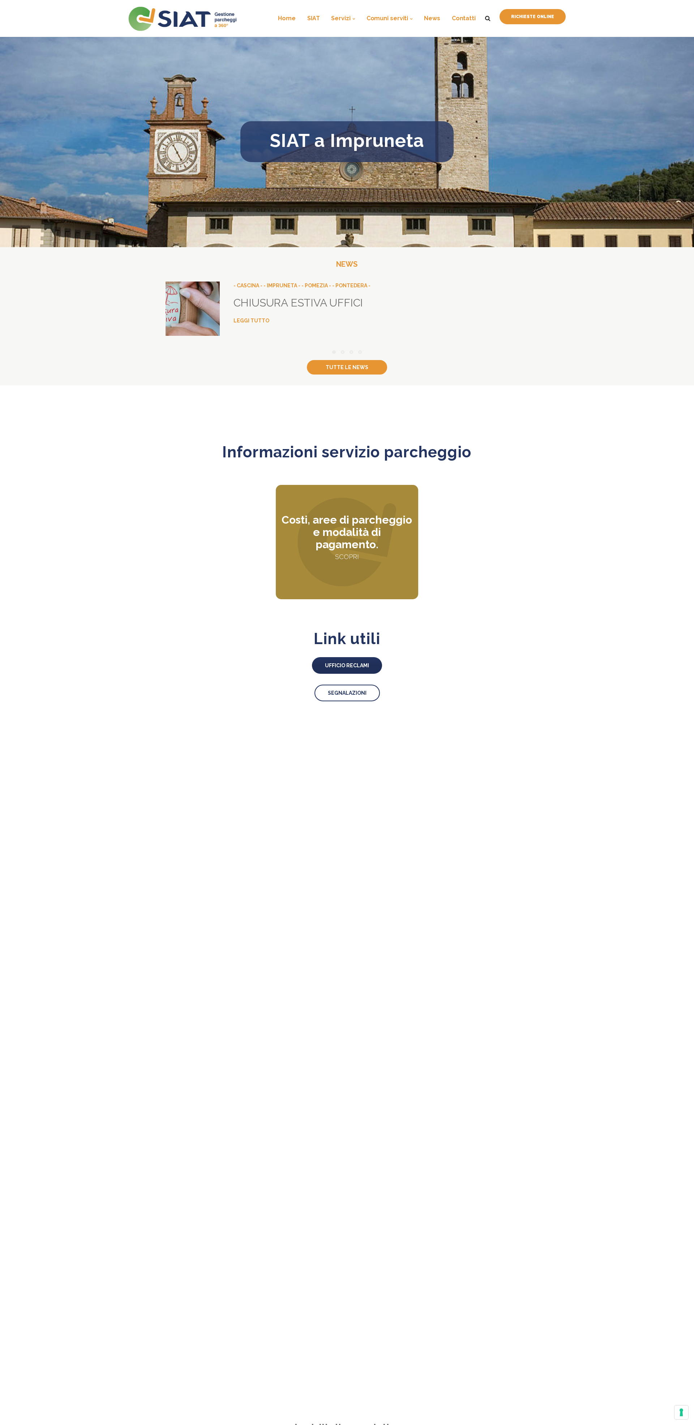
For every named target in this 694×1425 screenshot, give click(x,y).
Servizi (340, 18)
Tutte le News (347, 367)
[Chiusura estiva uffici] (347, 310)
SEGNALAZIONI (347, 693)
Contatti (464, 18)
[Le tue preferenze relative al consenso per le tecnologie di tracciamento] (681, 1412)
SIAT (313, 18)
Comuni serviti (387, 18)
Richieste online (532, 16)
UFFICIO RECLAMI (347, 665)
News (432, 18)
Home (287, 18)
